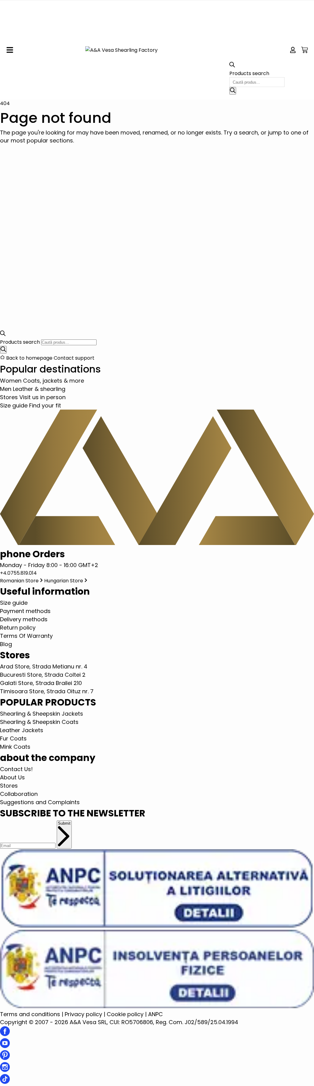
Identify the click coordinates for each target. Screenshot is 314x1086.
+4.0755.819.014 (18, 573)
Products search (249, 73)
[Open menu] (9, 50)
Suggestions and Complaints (40, 802)
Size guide (14, 603)
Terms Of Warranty (26, 636)
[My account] (293, 50)
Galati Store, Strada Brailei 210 (41, 683)
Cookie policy (125, 1014)
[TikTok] (5, 1082)
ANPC (155, 1014)
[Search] (232, 91)
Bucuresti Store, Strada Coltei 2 (43, 675)
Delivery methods (24, 619)
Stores (9, 785)
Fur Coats (13, 738)
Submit (64, 823)
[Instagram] (5, 1070)
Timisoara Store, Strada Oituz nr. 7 (47, 691)
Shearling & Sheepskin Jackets (41, 713)
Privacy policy (83, 1014)
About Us (12, 777)
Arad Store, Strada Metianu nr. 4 (43, 666)
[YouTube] (5, 1046)
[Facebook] (5, 1034)
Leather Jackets (21, 730)
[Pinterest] (5, 1058)
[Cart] (304, 50)
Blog (6, 644)
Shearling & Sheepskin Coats (39, 722)
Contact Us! (16, 769)
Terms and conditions (30, 1014)
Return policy (18, 627)
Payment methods (25, 611)
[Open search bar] (232, 65)
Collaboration (19, 794)
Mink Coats (15, 747)
